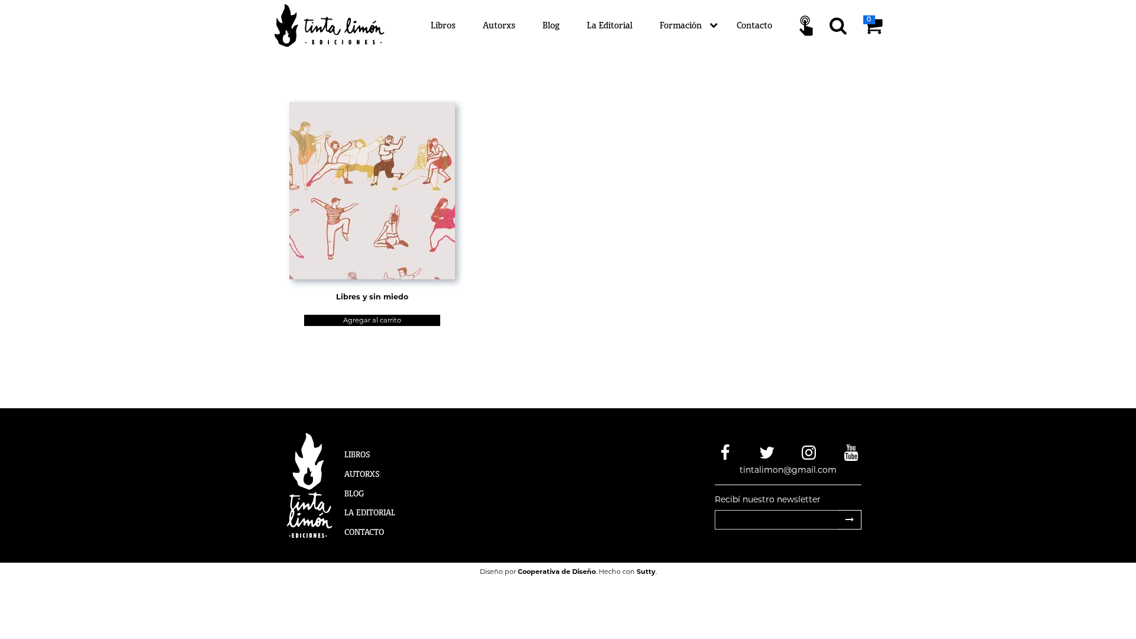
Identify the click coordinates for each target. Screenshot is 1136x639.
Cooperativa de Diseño (557, 571)
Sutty (646, 571)
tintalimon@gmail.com (788, 470)
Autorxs (499, 25)
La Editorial (609, 25)
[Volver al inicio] (336, 25)
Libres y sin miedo (372, 296)
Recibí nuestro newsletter (768, 499)
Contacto (754, 25)
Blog (551, 25)
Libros (443, 25)
